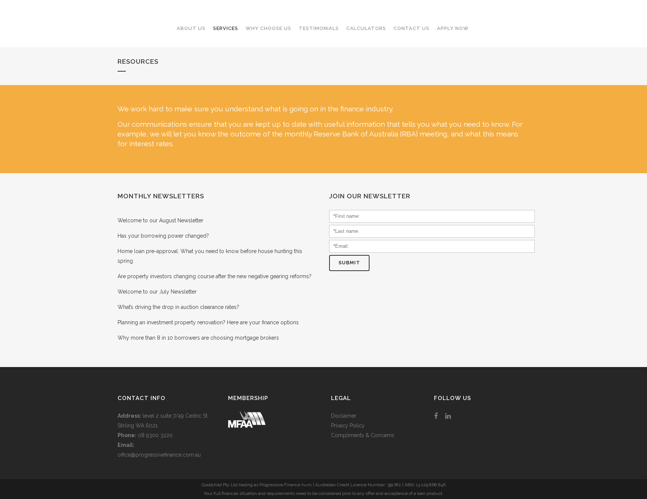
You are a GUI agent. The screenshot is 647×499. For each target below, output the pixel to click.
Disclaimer (343, 416)
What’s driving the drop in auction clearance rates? (178, 307)
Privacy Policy (348, 426)
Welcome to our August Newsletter (160, 220)
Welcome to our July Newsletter (157, 292)
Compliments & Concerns (362, 435)
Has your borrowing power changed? (163, 236)
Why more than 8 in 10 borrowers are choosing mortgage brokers (198, 338)
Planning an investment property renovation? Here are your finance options (208, 322)
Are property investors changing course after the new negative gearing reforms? (215, 276)
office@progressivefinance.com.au (159, 455)
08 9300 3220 (155, 435)
